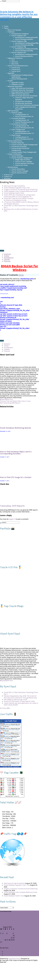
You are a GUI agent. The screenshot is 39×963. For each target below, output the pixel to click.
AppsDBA (11, 73)
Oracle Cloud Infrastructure (18, 66)
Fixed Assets (16, 135)
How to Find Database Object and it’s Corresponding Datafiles (16, 453)
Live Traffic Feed (11, 721)
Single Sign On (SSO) (22, 160)
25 (3, 940)
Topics (6, 28)
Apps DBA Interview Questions (22, 88)
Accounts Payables (18, 118)
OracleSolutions (13, 958)
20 (7, 938)
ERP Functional (13, 111)
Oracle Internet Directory (24, 163)
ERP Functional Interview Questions (24, 96)
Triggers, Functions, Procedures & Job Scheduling (20, 189)
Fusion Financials (17, 143)
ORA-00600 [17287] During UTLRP (15, 699)
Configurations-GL (22, 115)
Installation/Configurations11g (26, 49)
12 (5, 935)
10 (1, 935)
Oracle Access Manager (23, 162)
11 (3, 935)
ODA (13, 60)
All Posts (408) (5, 708)
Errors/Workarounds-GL (24, 116)
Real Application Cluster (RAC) (22, 92)
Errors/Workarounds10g (24, 45)
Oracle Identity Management (21, 158)
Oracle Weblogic (17, 156)
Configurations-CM (22, 131)
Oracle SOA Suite (21, 165)
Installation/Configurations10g (26, 43)
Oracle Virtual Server (19, 173)
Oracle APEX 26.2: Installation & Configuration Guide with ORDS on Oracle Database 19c (19, 196)
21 (9, 938)
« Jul (1, 944)
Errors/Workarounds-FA (24, 139)
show (21, 275)
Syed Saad (2, 243)
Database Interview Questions (22, 90)
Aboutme (7, 178)
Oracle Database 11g (18, 47)
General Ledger (16, 113)
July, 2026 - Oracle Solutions (11, 733)
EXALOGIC (15, 64)
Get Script (5, 766)
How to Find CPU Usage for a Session (15, 477)
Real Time (10, 766)
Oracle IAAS (15, 68)
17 (1, 938)
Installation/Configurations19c (26, 37)
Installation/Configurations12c (26, 54)
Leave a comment (2, 247)
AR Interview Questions (23, 103)
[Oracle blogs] (4, 923)
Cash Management (18, 130)
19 (5, 938)
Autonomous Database (20, 34)
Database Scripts (17, 84)
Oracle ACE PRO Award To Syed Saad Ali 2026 (19, 701)
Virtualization (13, 167)
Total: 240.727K (9, 796)
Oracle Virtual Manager (19, 171)
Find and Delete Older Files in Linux (15, 401)
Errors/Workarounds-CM (24, 133)
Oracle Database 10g (19, 41)
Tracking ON (16, 766)
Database (11, 32)
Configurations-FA (22, 137)
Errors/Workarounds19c (24, 39)
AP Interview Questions (23, 101)
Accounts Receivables (19, 124)
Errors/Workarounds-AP (24, 122)
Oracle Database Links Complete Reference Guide (20, 191)
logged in (12, 519)
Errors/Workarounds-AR (24, 128)
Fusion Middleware (14, 154)
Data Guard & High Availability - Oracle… (10, 751)
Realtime (9, 865)
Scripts (10, 81)
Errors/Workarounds (19, 79)
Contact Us (8, 177)
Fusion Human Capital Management (24, 145)
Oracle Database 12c (18, 52)
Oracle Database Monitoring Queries (15, 428)
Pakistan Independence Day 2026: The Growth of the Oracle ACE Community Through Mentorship (20, 697)
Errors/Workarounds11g (24, 51)
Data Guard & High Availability (14, 186)
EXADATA (14, 62)
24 (1, 940)
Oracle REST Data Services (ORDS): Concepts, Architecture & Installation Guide (19, 199)
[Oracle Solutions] (9, 23)
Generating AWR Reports (10, 403)
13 (7, 935)
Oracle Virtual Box (18, 169)
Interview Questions (15, 86)
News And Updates (14, 30)
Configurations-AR (22, 126)
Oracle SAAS (15, 71)
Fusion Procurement (18, 146)
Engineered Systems (15, 58)
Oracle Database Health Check (14, 193)
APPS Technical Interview (20, 94)
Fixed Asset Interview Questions (27, 105)
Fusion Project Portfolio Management (20, 149)
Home (6, 26)
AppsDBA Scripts (17, 83)
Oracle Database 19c (18, 36)
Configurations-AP (22, 120)
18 (3, 938)
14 (9, 935)
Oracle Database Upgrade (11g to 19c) (17, 188)
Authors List (8, 175)
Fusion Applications (15, 141)
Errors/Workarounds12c (24, 56)
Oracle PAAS (15, 69)
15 (11, 935)
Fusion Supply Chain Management (23, 152)
